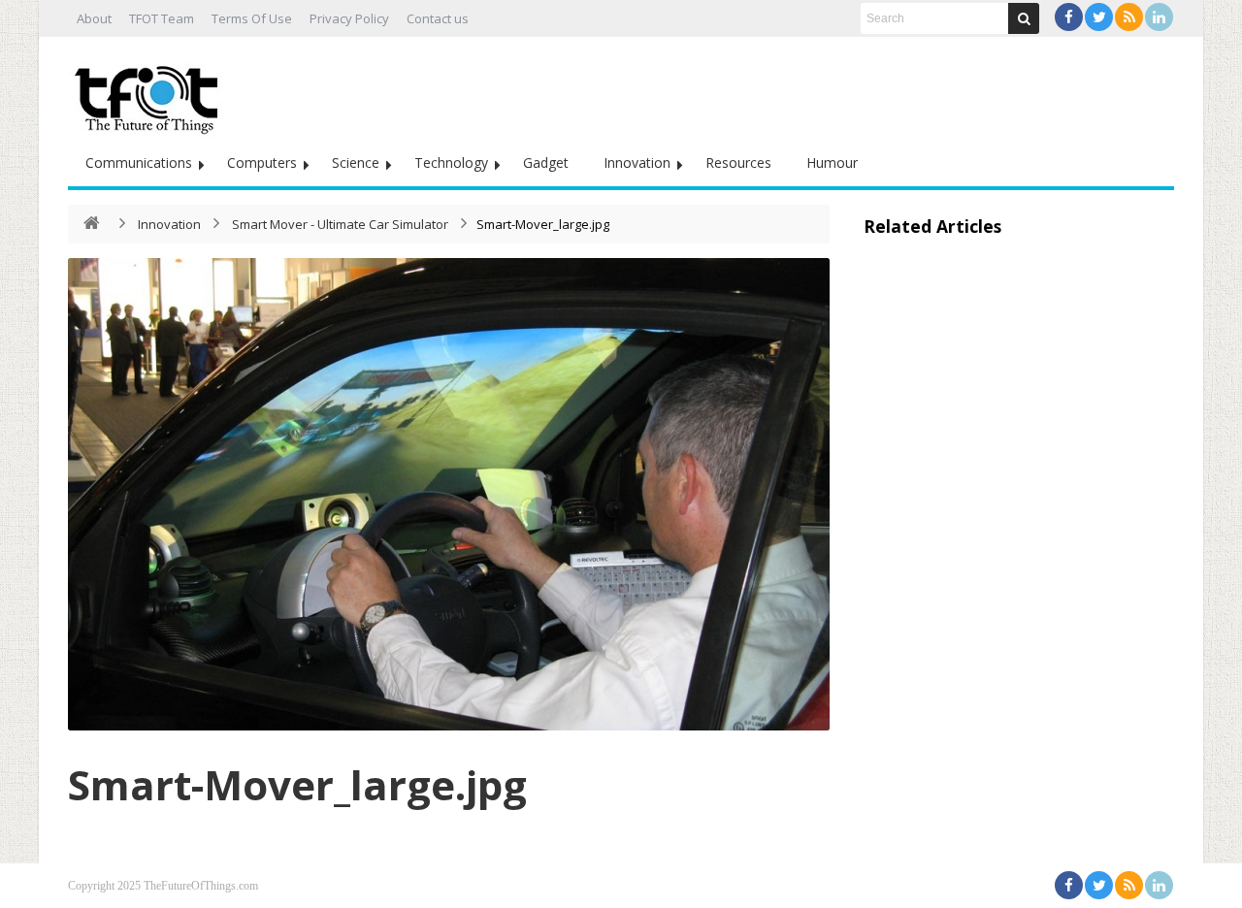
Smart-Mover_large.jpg (297, 784)
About (94, 18)
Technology (451, 162)
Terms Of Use (252, 18)
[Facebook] (1069, 17)
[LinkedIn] (1159, 17)
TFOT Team (161, 18)
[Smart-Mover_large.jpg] (449, 494)
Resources (738, 162)
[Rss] (1129, 17)
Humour (832, 162)
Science (355, 162)
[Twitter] (1099, 17)
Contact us (438, 18)
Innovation (637, 162)
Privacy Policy (349, 18)
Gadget (546, 162)
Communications (138, 162)
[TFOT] (150, 93)
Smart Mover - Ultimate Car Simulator (341, 224)
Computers (262, 162)
